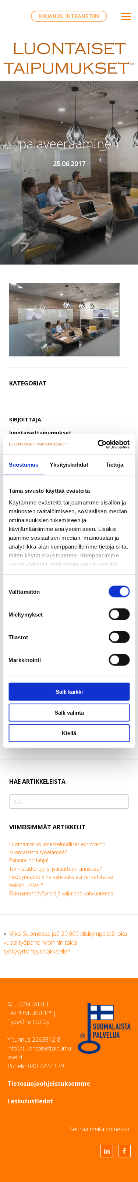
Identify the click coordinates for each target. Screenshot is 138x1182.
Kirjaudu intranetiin (69, 15)
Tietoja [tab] (114, 464)
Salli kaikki (69, 692)
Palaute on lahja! (28, 860)
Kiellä (69, 733)
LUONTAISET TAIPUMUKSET (69, 58)
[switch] (119, 614)
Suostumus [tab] (24, 464)
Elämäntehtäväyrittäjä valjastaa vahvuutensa (61, 893)
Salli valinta (69, 712)
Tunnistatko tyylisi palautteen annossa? (55, 868)
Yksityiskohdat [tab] (69, 464)
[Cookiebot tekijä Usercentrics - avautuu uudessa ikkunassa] (98, 444)
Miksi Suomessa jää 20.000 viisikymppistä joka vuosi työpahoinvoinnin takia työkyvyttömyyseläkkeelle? (65, 942)
